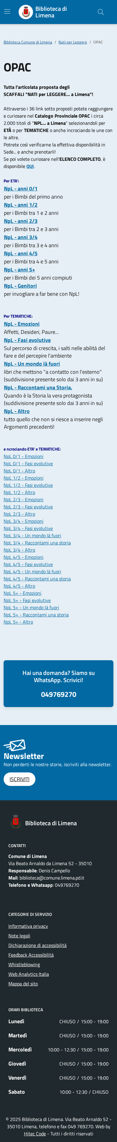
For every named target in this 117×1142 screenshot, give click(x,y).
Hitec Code (35, 1133)
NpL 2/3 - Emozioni (24, 499)
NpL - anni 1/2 (21, 204)
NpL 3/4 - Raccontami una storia (37, 542)
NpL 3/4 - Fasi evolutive (28, 528)
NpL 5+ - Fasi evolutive (27, 600)
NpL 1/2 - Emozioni (24, 477)
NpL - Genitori (20, 285)
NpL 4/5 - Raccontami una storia (37, 578)
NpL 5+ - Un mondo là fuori (31, 607)
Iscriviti (19, 779)
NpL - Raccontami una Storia (37, 387)
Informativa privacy (28, 926)
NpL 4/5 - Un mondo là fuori (32, 571)
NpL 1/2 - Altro (19, 492)
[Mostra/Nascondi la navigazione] (7, 11)
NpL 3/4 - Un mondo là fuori (32, 535)
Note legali (19, 935)
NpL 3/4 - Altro (19, 549)
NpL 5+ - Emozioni (22, 593)
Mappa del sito (23, 983)
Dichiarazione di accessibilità (37, 945)
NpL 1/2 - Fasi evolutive (28, 485)
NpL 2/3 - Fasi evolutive (28, 506)
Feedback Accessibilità (31, 954)
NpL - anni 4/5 (21, 253)
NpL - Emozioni (22, 324)
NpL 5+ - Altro (18, 621)
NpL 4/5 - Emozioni (24, 557)
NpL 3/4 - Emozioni (24, 521)
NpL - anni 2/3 (21, 221)
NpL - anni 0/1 (21, 188)
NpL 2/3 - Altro (19, 513)
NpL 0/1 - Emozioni (24, 456)
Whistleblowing (24, 964)
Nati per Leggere (72, 42)
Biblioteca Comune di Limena (28, 42)
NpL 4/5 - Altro (19, 585)
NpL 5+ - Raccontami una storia (36, 614)
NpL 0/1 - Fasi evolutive (28, 463)
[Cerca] (101, 12)
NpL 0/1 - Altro (19, 470)
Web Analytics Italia (28, 974)
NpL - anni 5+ (19, 269)
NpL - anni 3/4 (21, 237)
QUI (30, 166)
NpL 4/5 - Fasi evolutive (28, 564)
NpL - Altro (17, 411)
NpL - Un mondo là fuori (32, 363)
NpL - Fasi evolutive (27, 340)
